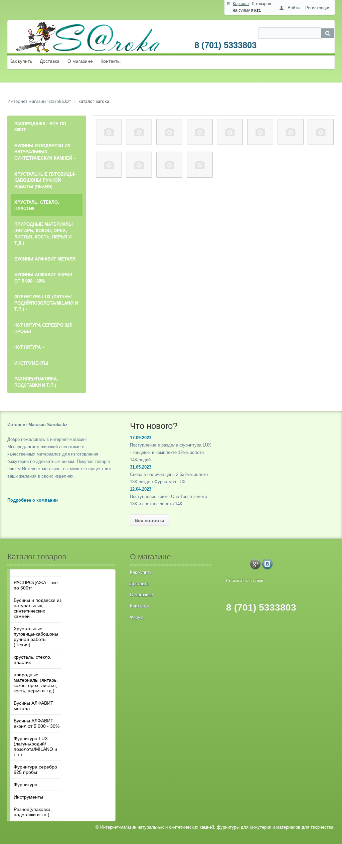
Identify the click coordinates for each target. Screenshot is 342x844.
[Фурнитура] (139, 165)
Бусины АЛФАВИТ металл (33, 705)
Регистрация (317, 7)
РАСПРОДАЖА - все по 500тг (36, 585)
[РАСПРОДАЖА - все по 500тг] (109, 132)
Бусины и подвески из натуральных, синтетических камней (37, 608)
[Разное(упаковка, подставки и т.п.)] (200, 165)
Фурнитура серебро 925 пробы (35, 769)
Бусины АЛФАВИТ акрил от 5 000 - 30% (36, 723)
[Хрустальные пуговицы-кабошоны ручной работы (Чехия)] (169, 132)
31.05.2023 (140, 467)
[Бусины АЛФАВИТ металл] (260, 132)
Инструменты (28, 797)
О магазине (80, 61)
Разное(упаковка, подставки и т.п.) (33, 812)
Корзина (241, 3)
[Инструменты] (169, 165)
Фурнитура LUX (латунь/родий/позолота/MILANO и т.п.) (35, 746)
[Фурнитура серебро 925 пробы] (109, 165)
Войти (294, 7)
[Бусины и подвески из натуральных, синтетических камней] (139, 132)
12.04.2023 (140, 489)
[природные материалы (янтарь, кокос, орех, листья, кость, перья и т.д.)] (230, 132)
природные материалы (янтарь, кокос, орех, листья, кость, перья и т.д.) (36, 682)
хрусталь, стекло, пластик (32, 659)
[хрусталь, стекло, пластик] (200, 132)
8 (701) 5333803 (225, 45)
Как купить (20, 61)
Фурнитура (25, 784)
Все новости (149, 520)
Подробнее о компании (32, 500)
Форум (136, 617)
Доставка (49, 61)
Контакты (111, 61)
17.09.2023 (140, 437)
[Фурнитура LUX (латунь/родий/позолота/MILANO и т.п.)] (321, 132)
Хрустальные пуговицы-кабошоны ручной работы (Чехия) (36, 636)
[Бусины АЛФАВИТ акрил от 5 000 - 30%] (291, 132)
